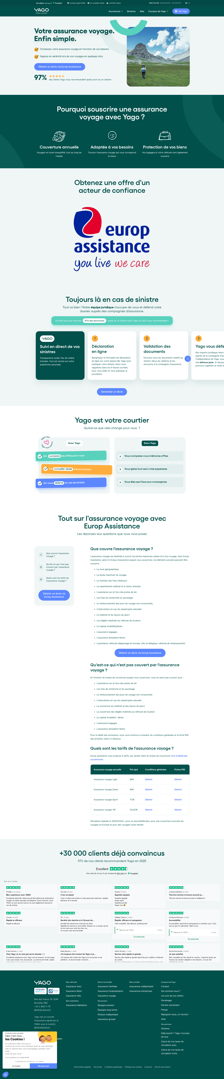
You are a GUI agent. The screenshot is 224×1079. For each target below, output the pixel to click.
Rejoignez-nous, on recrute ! (175, 1014)
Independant (165, 3)
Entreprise (176, 3)
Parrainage (166, 1000)
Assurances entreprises (140, 991)
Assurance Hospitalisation (110, 991)
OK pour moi (43, 1066)
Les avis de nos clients (172, 995)
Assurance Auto (73, 986)
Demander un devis (112, 391)
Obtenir (148, 779)
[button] (5, 1074)
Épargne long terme (107, 1010)
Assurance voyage (107, 995)
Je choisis (16, 1066)
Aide (142, 11)
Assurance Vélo (73, 995)
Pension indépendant (108, 1014)
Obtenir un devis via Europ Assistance (59, 66)
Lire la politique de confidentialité (17, 1057)
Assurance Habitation (76, 1005)
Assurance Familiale (107, 986)
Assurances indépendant (141, 986)
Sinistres (131, 11)
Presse (164, 1009)
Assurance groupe (107, 1019)
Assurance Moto (74, 991)
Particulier (154, 3)
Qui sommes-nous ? (170, 991)
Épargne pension (106, 1005)
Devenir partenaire (170, 1005)
